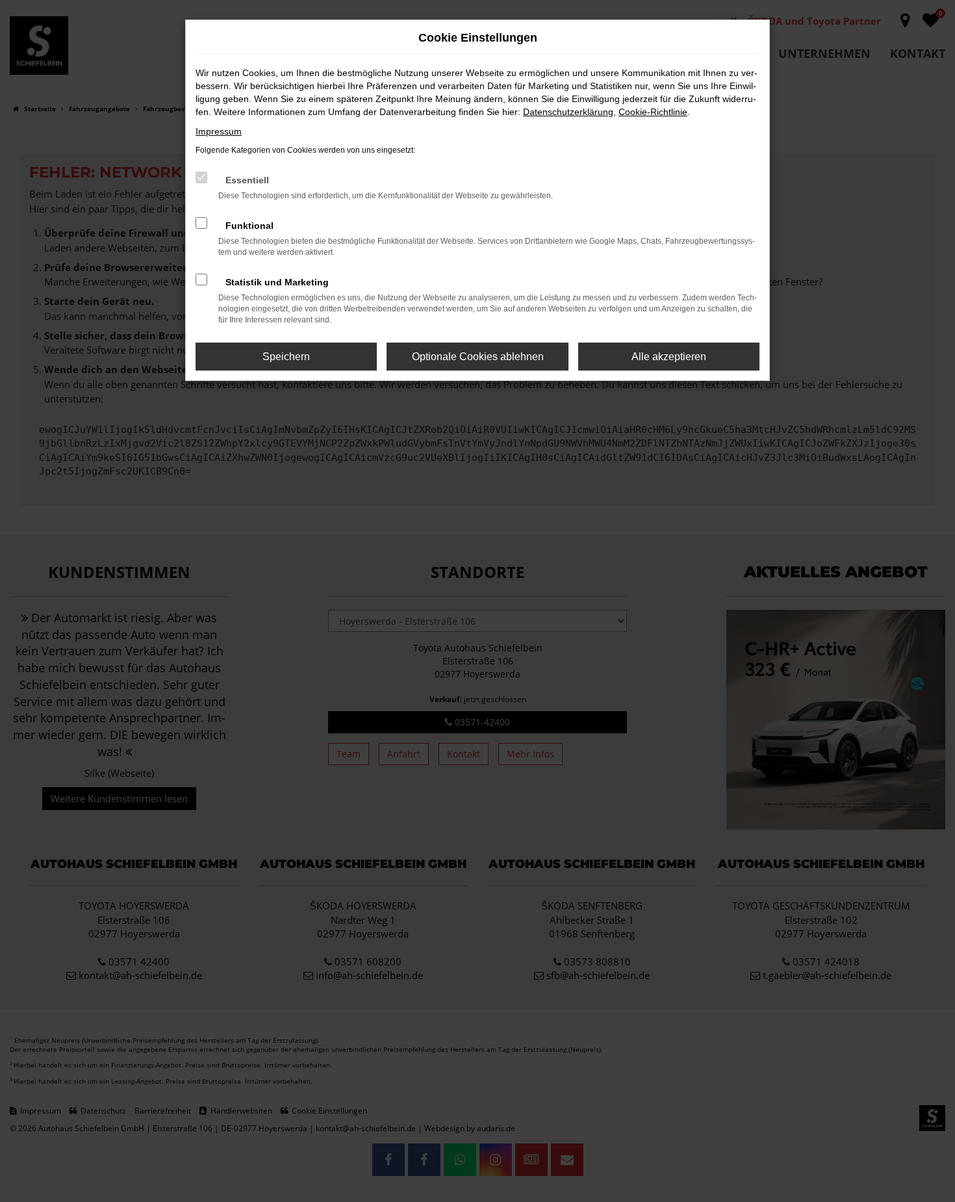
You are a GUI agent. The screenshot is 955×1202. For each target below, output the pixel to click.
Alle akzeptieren (668, 356)
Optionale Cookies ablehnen (478, 356)
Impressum (219, 131)
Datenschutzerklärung (568, 112)
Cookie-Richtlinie (652, 112)
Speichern (286, 356)
